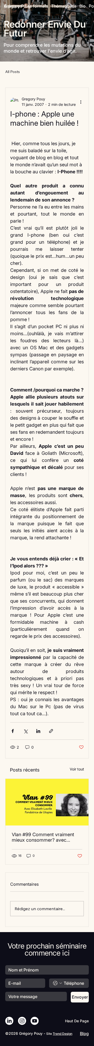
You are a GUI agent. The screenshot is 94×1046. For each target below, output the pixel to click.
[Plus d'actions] (81, 102)
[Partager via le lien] (51, 731)
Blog (84, 1033)
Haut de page (77, 1021)
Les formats (36, 6)
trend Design (62, 1034)
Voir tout (77, 769)
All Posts (12, 71)
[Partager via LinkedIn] (38, 731)
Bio (82, 6)
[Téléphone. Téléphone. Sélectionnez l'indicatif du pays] (57, 983)
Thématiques (63, 6)
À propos (13, 6)
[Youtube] (35, 1021)
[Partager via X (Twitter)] (25, 731)
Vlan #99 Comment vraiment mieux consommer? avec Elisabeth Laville (43, 837)
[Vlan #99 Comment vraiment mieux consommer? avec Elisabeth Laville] (47, 802)
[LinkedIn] (9, 1021)
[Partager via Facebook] (12, 731)
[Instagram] (22, 1021)
